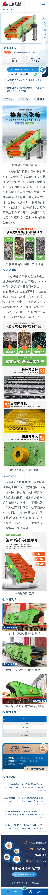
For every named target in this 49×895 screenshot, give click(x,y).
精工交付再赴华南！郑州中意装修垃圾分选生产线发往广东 (25, 798)
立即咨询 (40, 99)
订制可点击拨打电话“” (21, 69)
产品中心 (9, 9)
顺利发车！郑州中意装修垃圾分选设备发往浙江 (24, 825)
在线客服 (13, 892)
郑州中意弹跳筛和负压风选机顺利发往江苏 (22, 811)
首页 (3, 9)
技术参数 (24, 99)
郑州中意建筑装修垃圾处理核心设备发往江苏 (23, 784)
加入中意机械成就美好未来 (24, 874)
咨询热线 (37, 892)
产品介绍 (8, 99)
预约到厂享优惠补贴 (45, 30)
